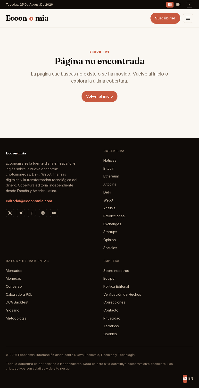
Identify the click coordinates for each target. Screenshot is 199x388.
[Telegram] (21, 213)
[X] (10, 213)
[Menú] (188, 18)
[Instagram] (43, 213)
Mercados (14, 271)
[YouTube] (54, 213)
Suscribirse (165, 18)
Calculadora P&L (19, 294)
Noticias (109, 160)
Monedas (13, 278)
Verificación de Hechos (122, 294)
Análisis (109, 208)
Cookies (110, 334)
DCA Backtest (17, 302)
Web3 (108, 200)
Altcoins (109, 184)
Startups (110, 232)
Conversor (14, 286)
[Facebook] (32, 213)
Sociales (110, 248)
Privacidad (111, 318)
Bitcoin (108, 168)
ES (170, 4)
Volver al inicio (99, 96)
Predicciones (114, 216)
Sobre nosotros (116, 271)
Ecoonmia (27, 18)
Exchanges (112, 224)
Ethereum (111, 176)
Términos (111, 326)
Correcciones (114, 302)
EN (178, 4)
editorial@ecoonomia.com (29, 201)
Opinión (109, 240)
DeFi (107, 192)
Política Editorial (116, 286)
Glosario (12, 310)
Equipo (109, 278)
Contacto (110, 310)
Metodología (16, 318)
